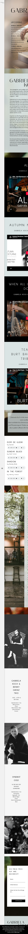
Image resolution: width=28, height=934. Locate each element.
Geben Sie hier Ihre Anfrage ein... (17, 891)
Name (11, 879)
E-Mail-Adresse (14, 884)
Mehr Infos (17, 932)
